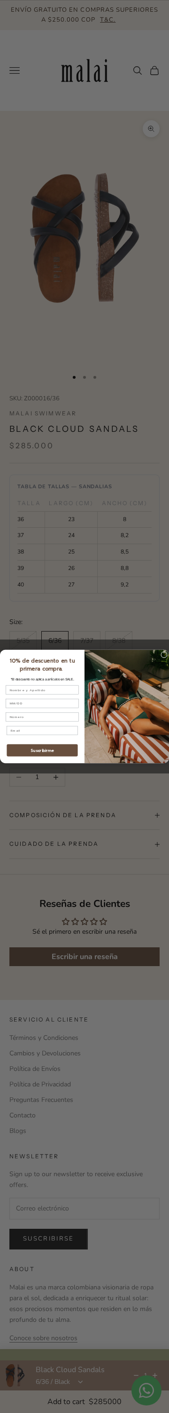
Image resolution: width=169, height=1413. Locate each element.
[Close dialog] (164, 655)
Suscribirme (42, 750)
